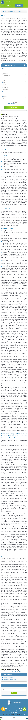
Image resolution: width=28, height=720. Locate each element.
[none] (26, 2)
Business (11, 11)
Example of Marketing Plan (10, 679)
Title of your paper (6, 78)
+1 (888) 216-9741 (9, 1)
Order (19, 5)
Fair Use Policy (14, 712)
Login (8, 5)
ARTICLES (21, 708)
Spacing (4, 82)
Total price (14, 102)
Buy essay (20, 11)
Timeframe (5, 91)
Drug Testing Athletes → (18, 672)
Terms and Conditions (6, 711)
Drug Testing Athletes (9, 677)
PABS (15, 11)
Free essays (5, 11)
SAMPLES (7, 708)
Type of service (5, 73)
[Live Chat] (24, 709)
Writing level (5, 87)
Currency (4, 96)
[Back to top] (24, 705)
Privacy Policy (16, 711)
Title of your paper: (6, 68)
